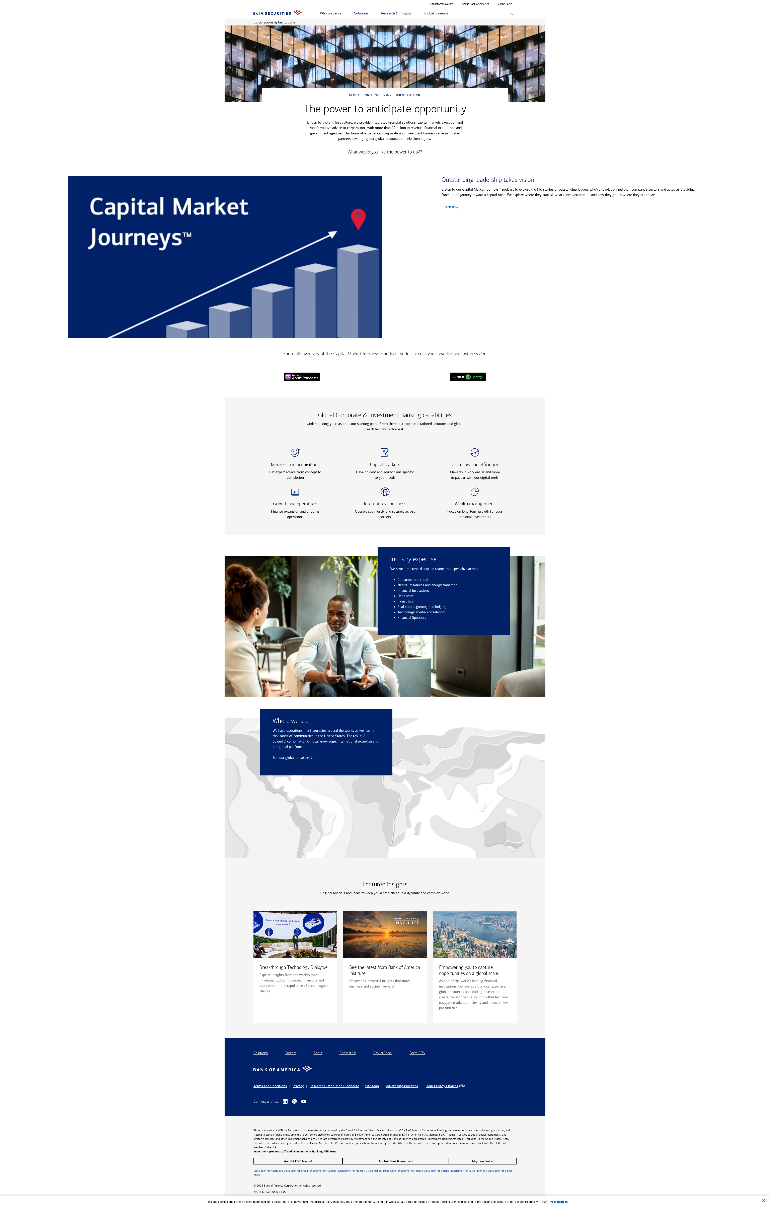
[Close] (763, 1200)
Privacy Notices (557, 1201)
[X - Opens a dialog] (294, 1101)
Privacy (298, 1086)
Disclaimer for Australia (267, 1170)
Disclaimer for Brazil (296, 1170)
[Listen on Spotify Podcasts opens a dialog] (468, 377)
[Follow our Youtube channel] (303, 1101)
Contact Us (347, 1053)
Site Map (372, 1086)
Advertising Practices (402, 1086)
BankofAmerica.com (441, 4)
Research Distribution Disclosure (334, 1086)
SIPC (335, 1143)
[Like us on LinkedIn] (285, 1101)
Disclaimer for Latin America (468, 1170)
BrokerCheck (382, 1053)
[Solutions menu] (371, 13)
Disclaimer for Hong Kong (381, 1170)
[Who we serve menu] (343, 13)
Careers (290, 1053)
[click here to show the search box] (512, 13)
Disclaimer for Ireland (436, 1170)
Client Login (505, 4)
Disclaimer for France (351, 1170)
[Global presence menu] (450, 13)
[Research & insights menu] (414, 13)
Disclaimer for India (409, 1170)
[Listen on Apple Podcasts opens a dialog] (302, 377)
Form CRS (417, 1053)
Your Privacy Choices (442, 1086)
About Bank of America (475, 4)
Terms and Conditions (270, 1086)
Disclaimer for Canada (323, 1170)
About (318, 1053)
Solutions (260, 1053)
